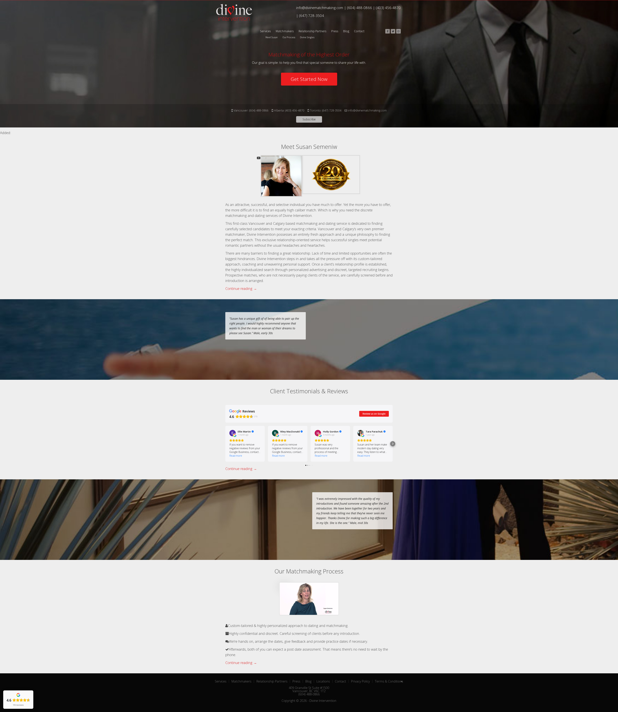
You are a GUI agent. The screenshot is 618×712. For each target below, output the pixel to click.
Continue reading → (241, 288)
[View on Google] (232, 433)
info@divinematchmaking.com (319, 7)
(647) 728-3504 (311, 15)
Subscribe (309, 119)
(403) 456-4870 (388, 7)
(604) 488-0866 (359, 7)
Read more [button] (235, 455)
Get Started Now (309, 79)
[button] (225, 443)
